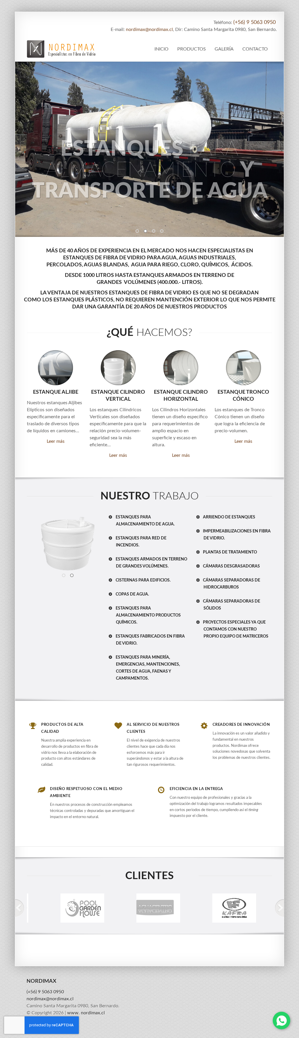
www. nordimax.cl (86, 1013)
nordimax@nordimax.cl (149, 29)
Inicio (161, 49)
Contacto (255, 49)
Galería (224, 49)
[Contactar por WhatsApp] (281, 1020)
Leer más (56, 441)
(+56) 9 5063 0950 (254, 22)
